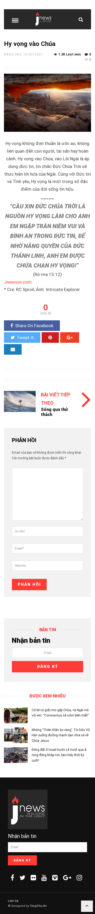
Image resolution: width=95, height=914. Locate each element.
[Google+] (67, 877)
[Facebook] (12, 877)
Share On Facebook (34, 325)
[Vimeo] (55, 877)
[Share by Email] (13, 349)
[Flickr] (33, 877)
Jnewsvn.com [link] (18, 282)
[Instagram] (79, 877)
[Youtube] (44, 877)
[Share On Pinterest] (50, 337)
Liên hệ (13, 901)
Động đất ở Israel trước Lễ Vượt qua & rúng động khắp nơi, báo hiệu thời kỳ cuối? (59, 755)
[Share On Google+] (69, 337)
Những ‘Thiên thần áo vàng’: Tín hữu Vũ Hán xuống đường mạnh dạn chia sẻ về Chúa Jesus (61, 735)
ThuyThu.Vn (38, 906)
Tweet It (25, 337)
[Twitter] (22, 877)
